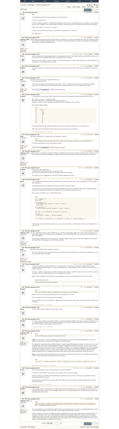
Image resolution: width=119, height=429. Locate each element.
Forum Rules (23, 427)
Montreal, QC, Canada (25, 261)
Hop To (43, 423)
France (22, 91)
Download (56, 1)
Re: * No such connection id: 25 (30, 37)
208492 (97, 319)
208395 (97, 134)
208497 (97, 331)
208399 (97, 168)
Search (84, 7)
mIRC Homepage (94, 427)
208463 (97, 287)
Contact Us (83, 427)
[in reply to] (81, 37)
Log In (97, 5)
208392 (97, 78)
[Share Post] (92, 12)
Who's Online (90, 7)
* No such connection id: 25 (29, 12)
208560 (97, 368)
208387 (97, 66)
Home (33, 1)
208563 (97, 399)
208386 (97, 54)
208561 (97, 387)
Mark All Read (31, 427)
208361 (97, 37)
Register (68, 1)
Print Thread (23, 9)
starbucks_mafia (78, 54)
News (79, 1)
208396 (97, 151)
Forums (24, 5)
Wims (80, 168)
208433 (97, 179)
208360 (97, 12)
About (44, 1)
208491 (97, 307)
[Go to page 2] (98, 10)
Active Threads (76, 7)
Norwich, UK (23, 51)
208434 (97, 231)
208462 (97, 264)
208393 (97, 94)
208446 (97, 247)
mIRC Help (31, 5)
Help (91, 1)
